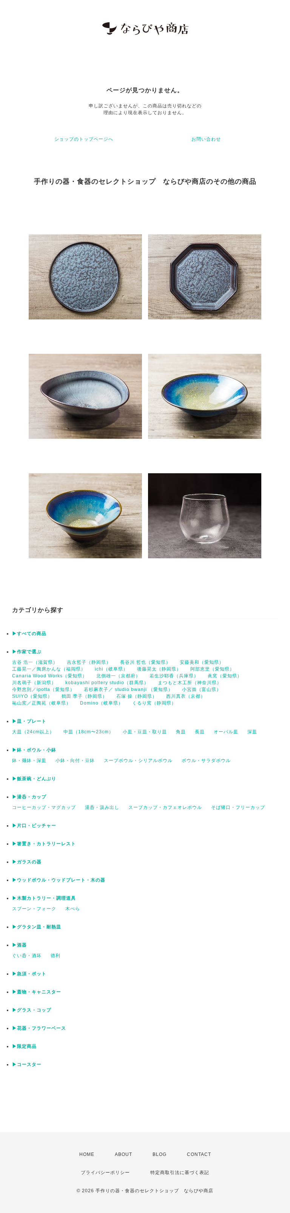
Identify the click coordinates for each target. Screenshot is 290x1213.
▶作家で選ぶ (27, 651)
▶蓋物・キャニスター (36, 992)
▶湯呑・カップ (29, 796)
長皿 (200, 731)
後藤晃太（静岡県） (159, 669)
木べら (72, 908)
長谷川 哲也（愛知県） (145, 662)
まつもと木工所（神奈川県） (190, 682)
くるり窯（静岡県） (154, 703)
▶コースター (27, 1064)
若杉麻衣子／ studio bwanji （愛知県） (128, 689)
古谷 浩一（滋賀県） (35, 662)
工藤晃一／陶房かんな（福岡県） (49, 669)
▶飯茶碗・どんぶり (34, 778)
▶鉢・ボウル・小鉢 (34, 750)
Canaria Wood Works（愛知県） (49, 676)
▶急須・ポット (29, 973)
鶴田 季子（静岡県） (84, 696)
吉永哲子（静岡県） (89, 662)
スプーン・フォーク (34, 908)
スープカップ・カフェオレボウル (165, 807)
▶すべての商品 (29, 633)
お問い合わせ (206, 139)
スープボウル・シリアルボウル (138, 760)
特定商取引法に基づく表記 (179, 1172)
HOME (86, 1154)
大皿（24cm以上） (33, 731)
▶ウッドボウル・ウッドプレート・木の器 (58, 880)
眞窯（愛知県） (225, 676)
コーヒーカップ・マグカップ (44, 807)
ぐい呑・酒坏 (27, 955)
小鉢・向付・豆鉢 (75, 760)
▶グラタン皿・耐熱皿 (36, 927)
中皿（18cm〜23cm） (88, 731)
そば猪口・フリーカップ (238, 807)
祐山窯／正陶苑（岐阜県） (41, 703)
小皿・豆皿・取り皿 (145, 731)
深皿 (252, 731)
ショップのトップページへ (83, 139)
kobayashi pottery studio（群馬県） (107, 682)
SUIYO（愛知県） (32, 696)
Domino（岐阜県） (101, 703)
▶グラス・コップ (31, 1010)
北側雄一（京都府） (118, 676)
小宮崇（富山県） (201, 689)
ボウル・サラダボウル (206, 760)
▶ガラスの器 (27, 861)
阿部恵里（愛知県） (212, 669)
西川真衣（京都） (185, 696)
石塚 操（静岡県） (136, 696)
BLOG (160, 1154)
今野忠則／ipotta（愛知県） (43, 689)
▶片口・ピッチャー (34, 825)
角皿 (181, 731)
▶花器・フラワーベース (39, 1028)
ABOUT (123, 1154)
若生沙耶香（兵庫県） (174, 676)
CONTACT (199, 1154)
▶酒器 (19, 945)
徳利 (55, 955)
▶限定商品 (24, 1046)
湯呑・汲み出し (102, 807)
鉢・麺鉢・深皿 (29, 760)
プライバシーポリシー (105, 1172)
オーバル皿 (226, 731)
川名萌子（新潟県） (34, 682)
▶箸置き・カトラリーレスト (44, 843)
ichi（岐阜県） (111, 669)
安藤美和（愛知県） (202, 662)
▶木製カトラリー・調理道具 (44, 898)
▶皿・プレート (29, 721)
